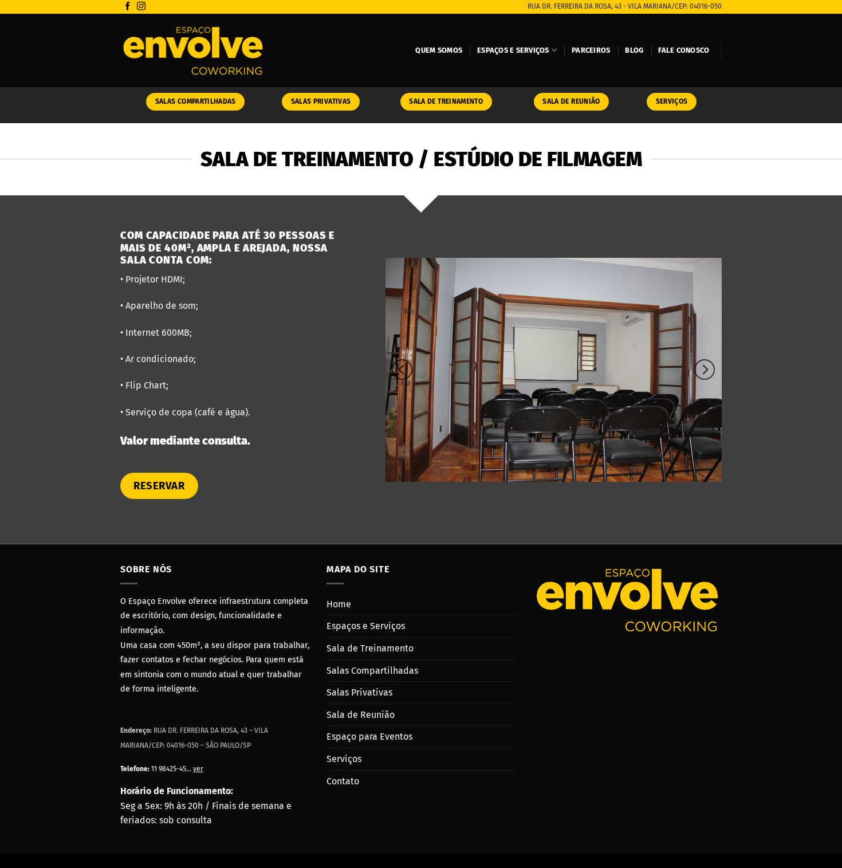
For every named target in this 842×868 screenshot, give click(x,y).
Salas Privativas (359, 692)
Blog (634, 50)
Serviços (343, 758)
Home (338, 604)
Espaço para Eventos (369, 736)
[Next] (704, 369)
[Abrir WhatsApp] (813, 839)
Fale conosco (683, 50)
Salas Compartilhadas (372, 670)
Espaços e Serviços (513, 50)
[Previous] (402, 369)
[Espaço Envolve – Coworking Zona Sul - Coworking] (193, 50)
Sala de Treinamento (370, 648)
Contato (342, 781)
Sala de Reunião (360, 714)
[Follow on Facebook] (127, 6)
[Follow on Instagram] (141, 6)
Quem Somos (438, 50)
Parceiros (591, 50)
